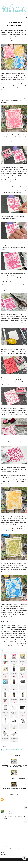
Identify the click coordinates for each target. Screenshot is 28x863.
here (7, 648)
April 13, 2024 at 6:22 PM (9, 813)
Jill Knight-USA (8, 799)
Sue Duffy (7, 811)
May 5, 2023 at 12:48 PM (9, 801)
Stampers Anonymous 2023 (16, 749)
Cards (6, 749)
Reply (26, 807)
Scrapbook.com (6, 629)
